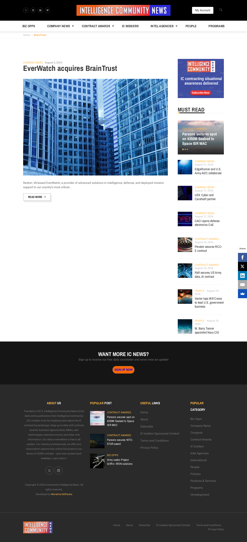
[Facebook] (242, 257)
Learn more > (59, 458)
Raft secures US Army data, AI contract (208, 274)
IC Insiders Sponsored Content (159, 433)
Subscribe (146, 426)
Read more (35, 197)
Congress (196, 433)
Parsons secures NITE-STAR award (120, 442)
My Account (202, 10)
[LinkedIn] (242, 275)
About (144, 419)
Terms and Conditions (154, 440)
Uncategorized (199, 495)
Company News (58, 26)
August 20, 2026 (204, 242)
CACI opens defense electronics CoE (207, 223)
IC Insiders (130, 26)
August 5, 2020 (53, 63)
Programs (216, 26)
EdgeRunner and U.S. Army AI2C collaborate (208, 171)
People (191, 26)
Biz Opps (28, 26)
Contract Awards (96, 26)
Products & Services (203, 481)
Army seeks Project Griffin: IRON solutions (120, 462)
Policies (195, 474)
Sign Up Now (123, 370)
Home (26, 35)
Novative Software (61, 494)
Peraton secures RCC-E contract (208, 248)
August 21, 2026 (204, 165)
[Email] (242, 284)
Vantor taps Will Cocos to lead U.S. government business (209, 302)
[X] (242, 266)
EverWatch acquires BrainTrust (70, 68)
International (198, 460)
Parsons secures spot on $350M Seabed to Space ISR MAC (199, 138)
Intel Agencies (162, 26)
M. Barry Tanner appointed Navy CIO (207, 330)
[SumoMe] (242, 293)
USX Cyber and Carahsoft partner (205, 197)
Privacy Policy (149, 448)
